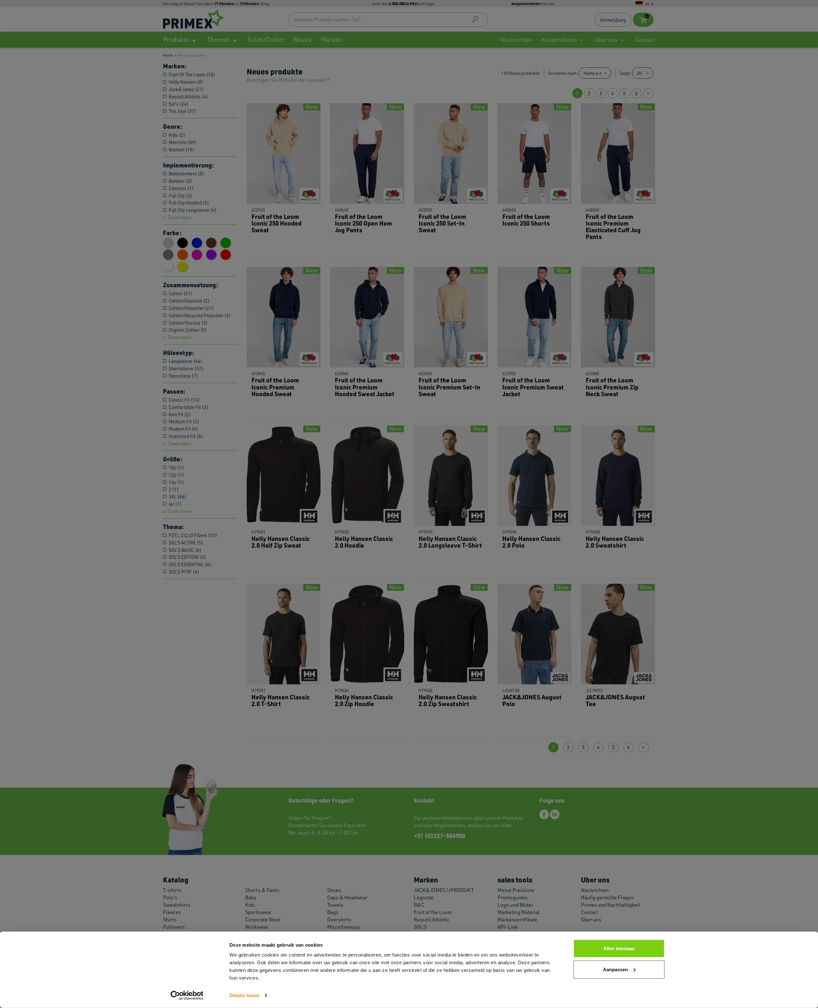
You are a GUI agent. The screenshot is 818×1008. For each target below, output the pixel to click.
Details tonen (244, 995)
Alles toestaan (619, 948)
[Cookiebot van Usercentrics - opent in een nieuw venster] (187, 995)
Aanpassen (615, 969)
